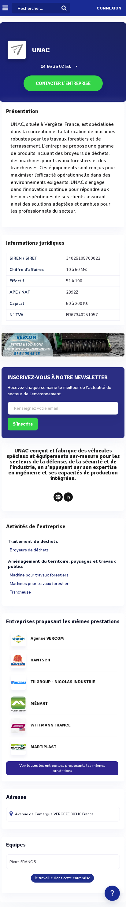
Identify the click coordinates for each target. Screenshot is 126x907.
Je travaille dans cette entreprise (62, 878)
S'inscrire (23, 424)
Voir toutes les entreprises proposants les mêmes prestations (62, 768)
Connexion (109, 8)
